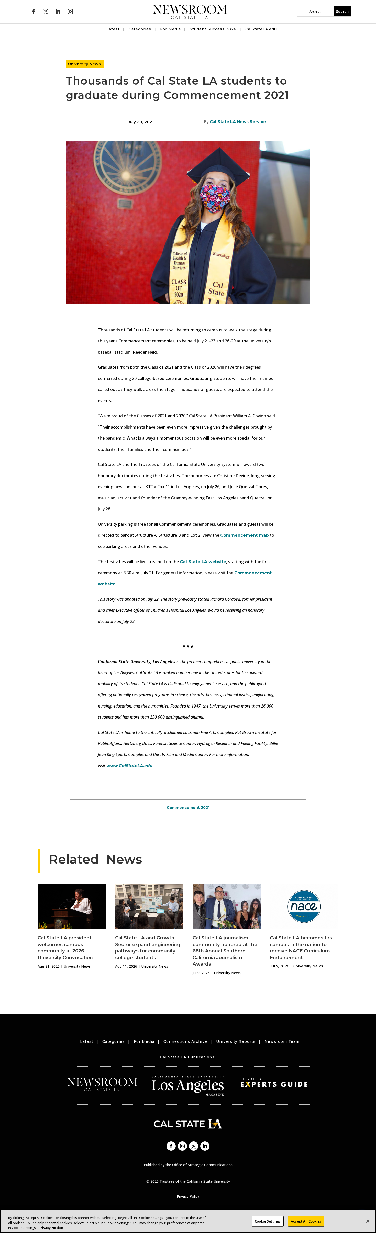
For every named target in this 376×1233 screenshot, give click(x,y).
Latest (113, 29)
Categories (140, 29)
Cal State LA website (203, 561)
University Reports (236, 1041)
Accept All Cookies (306, 1221)
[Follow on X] (46, 11)
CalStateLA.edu (261, 29)
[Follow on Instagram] (70, 11)
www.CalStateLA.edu (129, 765)
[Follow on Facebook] (33, 11)
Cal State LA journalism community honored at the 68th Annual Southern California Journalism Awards (225, 951)
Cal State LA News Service (238, 121)
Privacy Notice (51, 1227)
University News (84, 63)
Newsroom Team (282, 1041)
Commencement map (244, 535)
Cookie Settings (268, 1221)
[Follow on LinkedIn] (58, 11)
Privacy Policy (188, 1196)
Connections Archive (185, 1041)
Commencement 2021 (188, 807)
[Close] (367, 1221)
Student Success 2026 (213, 29)
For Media (170, 29)
